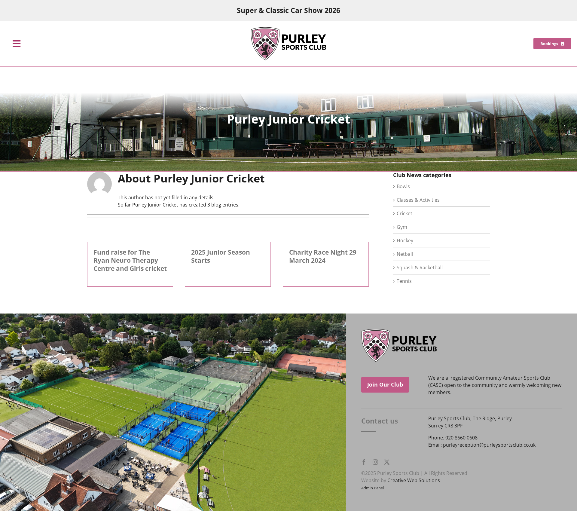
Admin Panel (372, 488)
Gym (402, 227)
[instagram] (375, 462)
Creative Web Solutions (413, 480)
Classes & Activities (418, 200)
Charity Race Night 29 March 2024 (322, 256)
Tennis (404, 281)
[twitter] (386, 462)
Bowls (403, 186)
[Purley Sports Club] (288, 29)
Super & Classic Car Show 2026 (288, 10)
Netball (405, 254)
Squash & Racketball (420, 267)
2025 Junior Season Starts (220, 256)
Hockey (405, 240)
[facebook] (364, 462)
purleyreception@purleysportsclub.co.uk (489, 445)
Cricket (404, 213)
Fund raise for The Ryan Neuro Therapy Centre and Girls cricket (130, 260)
